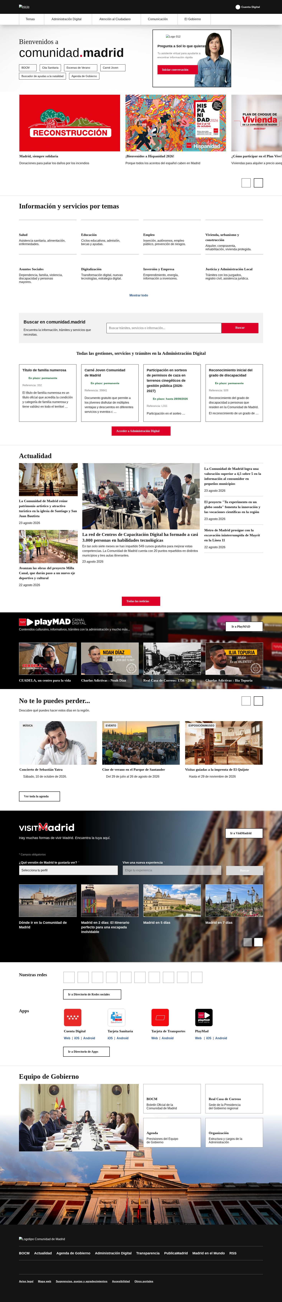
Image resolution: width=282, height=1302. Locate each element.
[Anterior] (246, 182)
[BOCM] (195, 1098)
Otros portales (143, 1281)
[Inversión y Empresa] (172, 270)
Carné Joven (110, 67)
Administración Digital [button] (67, 19)
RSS (233, 1253)
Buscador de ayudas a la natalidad (42, 76)
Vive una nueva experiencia (143, 862)
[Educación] (110, 237)
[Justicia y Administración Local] (234, 270)
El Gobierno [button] (193, 19)
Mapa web (44, 1281)
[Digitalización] (110, 270)
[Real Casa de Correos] (257, 1098)
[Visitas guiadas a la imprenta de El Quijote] (224, 750)
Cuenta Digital (250, 6)
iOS (76, 1038)
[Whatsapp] (82, 1267)
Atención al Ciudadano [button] (115, 19)
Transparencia (148, 1253)
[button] (177, 69)
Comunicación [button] (158, 19)
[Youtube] (59, 1267)
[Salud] (48, 237)
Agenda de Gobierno (84, 76)
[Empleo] (172, 237)
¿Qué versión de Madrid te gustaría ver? (48, 862)
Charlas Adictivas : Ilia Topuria (228, 680)
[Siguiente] (258, 182)
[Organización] (257, 1132)
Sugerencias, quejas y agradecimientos (81, 1281)
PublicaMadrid (176, 1253)
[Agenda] (195, 1132)
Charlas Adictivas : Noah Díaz (103, 680)
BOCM (25, 67)
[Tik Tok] (93, 1267)
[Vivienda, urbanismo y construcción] (234, 237)
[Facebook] (24, 1267)
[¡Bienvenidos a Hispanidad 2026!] (176, 131)
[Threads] (128, 1267)
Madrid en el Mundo (208, 1253)
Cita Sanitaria (50, 67)
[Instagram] (36, 1267)
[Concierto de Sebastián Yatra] (58, 750)
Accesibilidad (121, 1281)
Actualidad (43, 1253)
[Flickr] (105, 1267)
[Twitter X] (47, 1267)
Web (67, 1038)
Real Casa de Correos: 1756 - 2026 (169, 680)
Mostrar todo (138, 295)
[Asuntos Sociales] (48, 270)
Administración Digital (113, 1253)
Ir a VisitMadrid (240, 833)
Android (89, 1038)
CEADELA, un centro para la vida (45, 680)
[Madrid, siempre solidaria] (69, 131)
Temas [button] (30, 19)
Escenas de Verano (78, 67)
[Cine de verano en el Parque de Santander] (141, 750)
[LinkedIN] (70, 1267)
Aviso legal (26, 1281)
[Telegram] (116, 1267)
